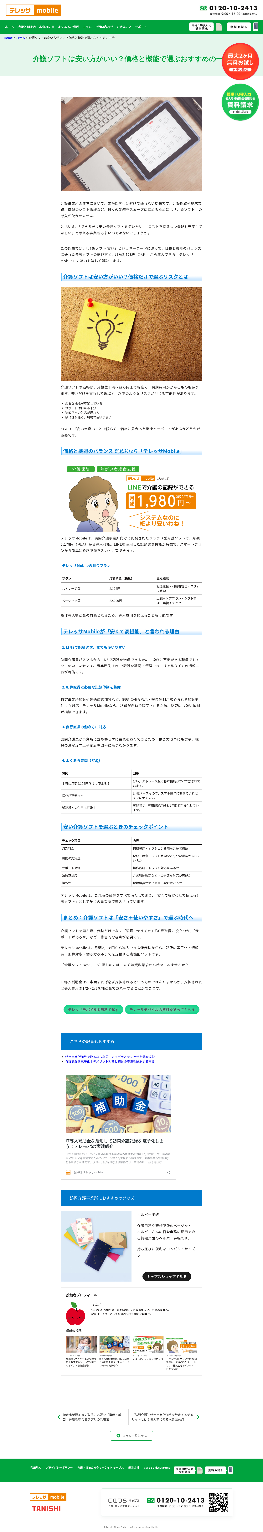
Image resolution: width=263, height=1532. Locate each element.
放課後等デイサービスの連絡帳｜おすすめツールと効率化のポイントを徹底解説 (81, 1362)
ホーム (9, 27)
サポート (141, 27)
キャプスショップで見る (167, 1276)
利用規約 (35, 1467)
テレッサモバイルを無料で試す (93, 1010)
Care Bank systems (157, 1467)
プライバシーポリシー (59, 1467)
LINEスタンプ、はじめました (148, 1358)
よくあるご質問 (68, 27)
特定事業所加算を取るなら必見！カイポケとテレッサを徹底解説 (110, 1056)
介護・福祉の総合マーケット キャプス (100, 1467)
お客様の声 (46, 27)
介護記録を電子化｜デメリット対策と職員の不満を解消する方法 (110, 1061)
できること (124, 27)
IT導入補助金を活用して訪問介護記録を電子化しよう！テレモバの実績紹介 (114, 1362)
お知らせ (125, 1352)
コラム (87, 27)
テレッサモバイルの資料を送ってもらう (162, 1010)
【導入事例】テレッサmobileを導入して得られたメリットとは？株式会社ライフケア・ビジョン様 (181, 1363)
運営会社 (133, 1467)
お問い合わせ (104, 27)
